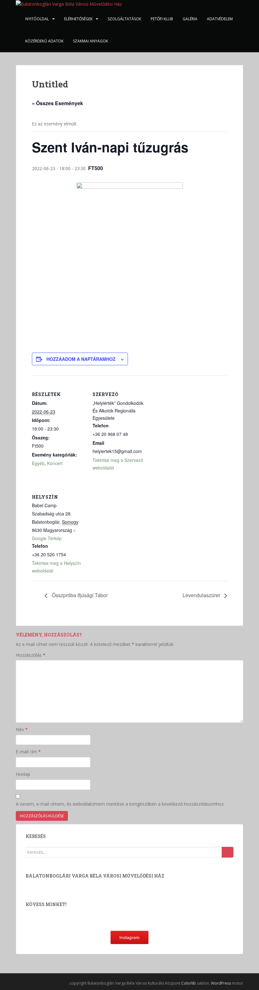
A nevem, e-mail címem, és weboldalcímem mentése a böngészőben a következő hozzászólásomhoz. (120, 804)
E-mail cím (28, 752)
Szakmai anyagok (90, 41)
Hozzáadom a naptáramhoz (81, 359)
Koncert (55, 463)
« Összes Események (57, 103)
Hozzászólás (30, 655)
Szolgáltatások (124, 19)
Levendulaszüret (202, 595)
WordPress (221, 983)
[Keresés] (227, 852)
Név (22, 729)
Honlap (23, 774)
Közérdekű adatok (44, 41)
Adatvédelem (220, 19)
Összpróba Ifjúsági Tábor (79, 595)
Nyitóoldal (37, 19)
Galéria (190, 19)
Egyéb (38, 463)
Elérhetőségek (78, 19)
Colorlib (188, 983)
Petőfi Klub (162, 19)
